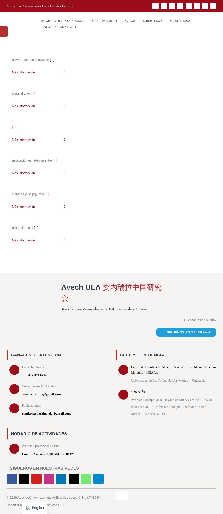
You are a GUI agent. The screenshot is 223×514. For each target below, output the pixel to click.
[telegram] (213, 6)
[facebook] (155, 6)
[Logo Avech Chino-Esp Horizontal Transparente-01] (19, 17)
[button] (82, 27)
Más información (23, 72)
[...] (52, 60)
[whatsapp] (205, 6)
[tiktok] (197, 6)
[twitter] (164, 6)
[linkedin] (189, 6)
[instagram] (180, 6)
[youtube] (172, 6)
